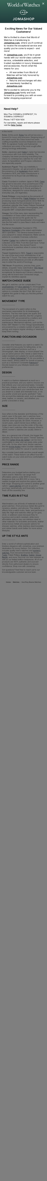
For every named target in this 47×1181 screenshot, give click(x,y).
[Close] (43, 3)
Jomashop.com (12, 43)
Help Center (16, 125)
